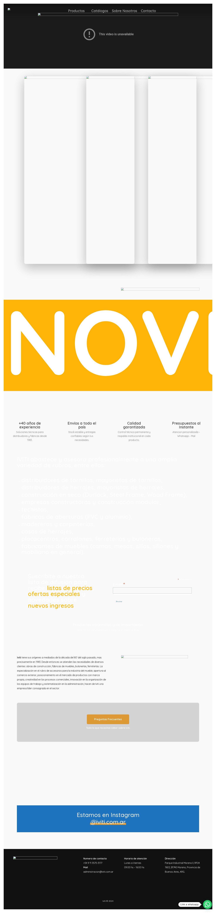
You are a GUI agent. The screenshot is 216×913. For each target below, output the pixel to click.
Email (119, 584)
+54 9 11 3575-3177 (92, 862)
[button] (108, 719)
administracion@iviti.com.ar (98, 871)
